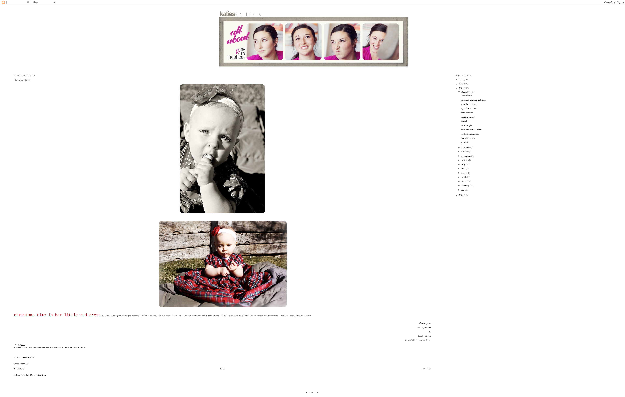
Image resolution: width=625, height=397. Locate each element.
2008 (461, 195)
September (466, 155)
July (463, 164)
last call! (464, 121)
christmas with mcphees (471, 129)
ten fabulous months (470, 133)
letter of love (466, 95)
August (464, 160)
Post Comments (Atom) (36, 374)
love (55, 347)
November (466, 147)
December (466, 91)
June (463, 168)
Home (222, 368)
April (463, 177)
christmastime (467, 112)
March (464, 181)
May (463, 172)
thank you (79, 347)
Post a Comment (21, 363)
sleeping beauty (468, 116)
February (465, 185)
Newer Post (19, 368)
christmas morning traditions (473, 99)
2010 (461, 83)
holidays (46, 347)
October (465, 151)
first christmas (31, 347)
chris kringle (466, 125)
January (465, 189)
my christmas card (469, 108)
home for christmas (469, 104)
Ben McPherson (468, 137)
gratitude (465, 142)
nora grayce (66, 347)
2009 (461, 88)
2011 (461, 79)
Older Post (426, 368)
